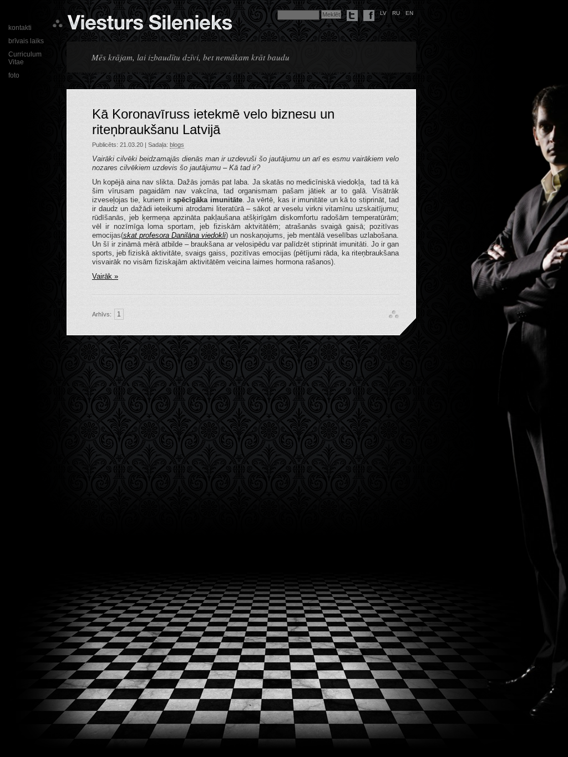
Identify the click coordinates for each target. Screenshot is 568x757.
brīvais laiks (26, 41)
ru (396, 13)
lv (383, 13)
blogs (177, 144)
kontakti (20, 28)
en (409, 13)
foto (13, 75)
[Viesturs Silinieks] (149, 25)
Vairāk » (105, 276)
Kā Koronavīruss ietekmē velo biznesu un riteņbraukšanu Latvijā (213, 121)
